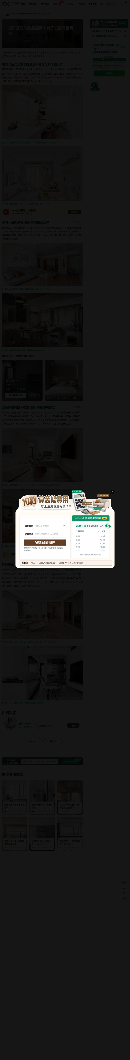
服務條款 (43, 548)
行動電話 (29, 534)
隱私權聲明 (52, 548)
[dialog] (65, 530)
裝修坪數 (29, 526)
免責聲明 (27, 550)
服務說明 (60, 548)
